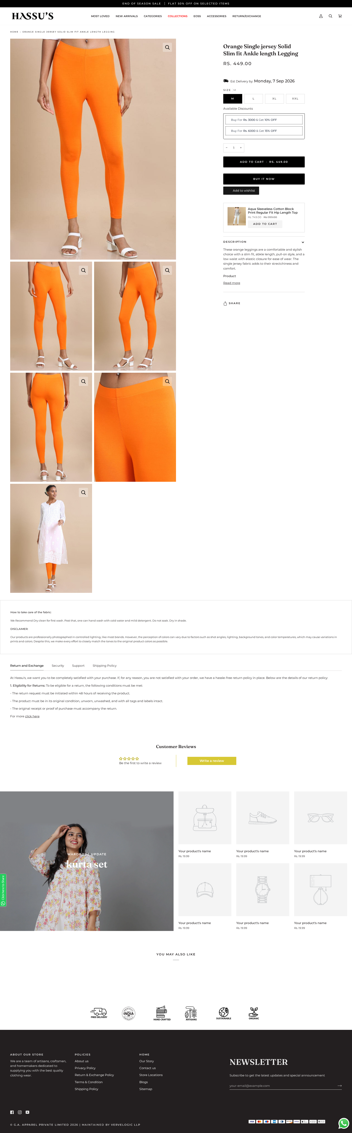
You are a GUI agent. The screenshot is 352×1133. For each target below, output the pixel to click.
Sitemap (145, 1089)
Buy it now (264, 178)
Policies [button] (83, 1054)
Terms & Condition (89, 1082)
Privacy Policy (85, 1068)
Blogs (143, 1082)
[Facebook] (12, 1112)
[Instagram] (20, 1112)
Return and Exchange (27, 666)
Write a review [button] (212, 761)
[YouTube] (27, 1112)
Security (58, 666)
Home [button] (144, 1054)
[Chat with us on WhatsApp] (344, 1124)
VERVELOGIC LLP (125, 1124)
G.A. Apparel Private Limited (41, 1124)
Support (78, 666)
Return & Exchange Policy (94, 1075)
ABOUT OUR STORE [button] (27, 1054)
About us (81, 1061)
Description (235, 241)
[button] (153, 16)
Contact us (147, 1068)
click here (32, 716)
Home (14, 32)
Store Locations (151, 1075)
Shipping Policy (105, 666)
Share (235, 303)
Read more (231, 283)
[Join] (336, 1086)
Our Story (146, 1061)
